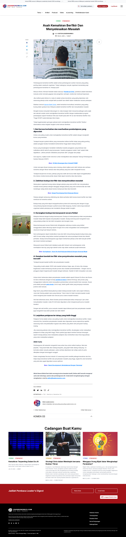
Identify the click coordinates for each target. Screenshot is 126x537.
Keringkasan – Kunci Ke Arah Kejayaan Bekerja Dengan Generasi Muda (65, 251)
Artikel (47, 12)
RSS (37, 533)
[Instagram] (18, 523)
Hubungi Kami (93, 524)
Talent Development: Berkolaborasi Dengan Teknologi (65, 365)
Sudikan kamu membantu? (14, 519)
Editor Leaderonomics (65, 33)
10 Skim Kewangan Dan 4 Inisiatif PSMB (64, 163)
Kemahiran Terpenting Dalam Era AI (23, 461)
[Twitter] (11, 523)
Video (62, 12)
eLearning (69, 12)
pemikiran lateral (61, 279)
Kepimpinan (66, 21)
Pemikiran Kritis (69, 91)
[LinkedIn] (13, 523)
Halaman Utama (94, 512)
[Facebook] (9, 523)
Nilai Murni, (50, 394)
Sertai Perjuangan (95, 521)
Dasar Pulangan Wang (21, 533)
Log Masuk (114, 6)
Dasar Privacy (11, 533)
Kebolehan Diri (57, 394)
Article (58, 21)
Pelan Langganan (102, 6)
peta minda (50, 284)
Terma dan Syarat (31, 533)
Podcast (55, 12)
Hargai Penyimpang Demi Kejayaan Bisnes (65, 193)
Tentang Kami (94, 515)
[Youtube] (16, 523)
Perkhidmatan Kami (82, 12)
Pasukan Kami (94, 518)
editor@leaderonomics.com (56, 378)
